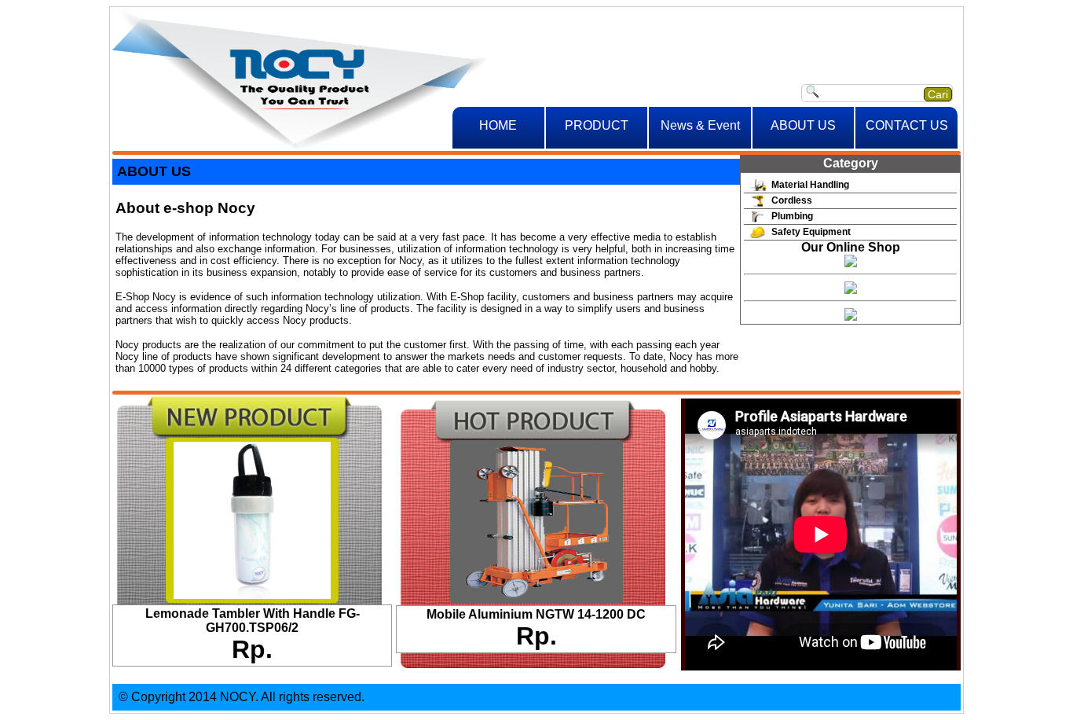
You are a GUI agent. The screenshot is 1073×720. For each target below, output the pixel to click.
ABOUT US (803, 125)
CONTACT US (907, 125)
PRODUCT (596, 125)
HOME (498, 125)
